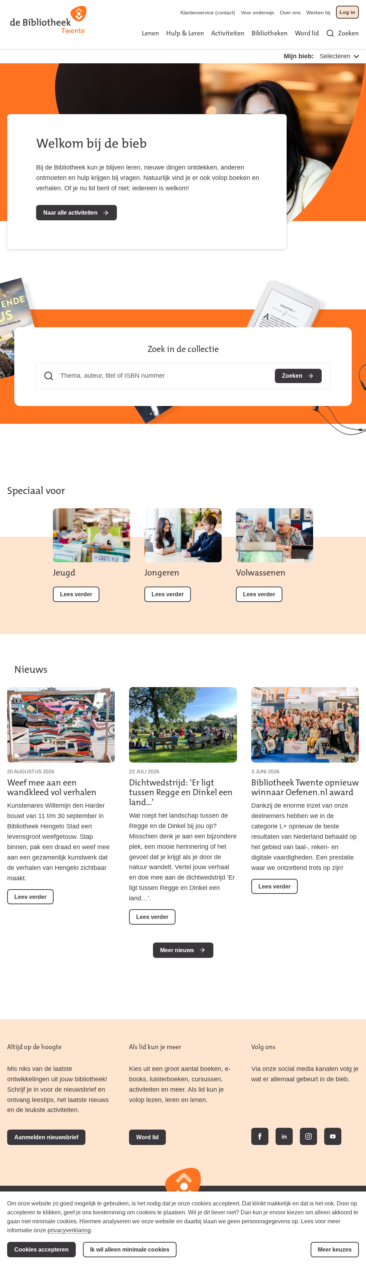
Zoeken (348, 33)
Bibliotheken (270, 33)
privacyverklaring (69, 1230)
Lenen (150, 33)
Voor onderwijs (257, 12)
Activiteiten (227, 33)
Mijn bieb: (299, 56)
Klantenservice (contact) (207, 12)
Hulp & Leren (185, 33)
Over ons (290, 12)
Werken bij (318, 12)
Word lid (307, 33)
